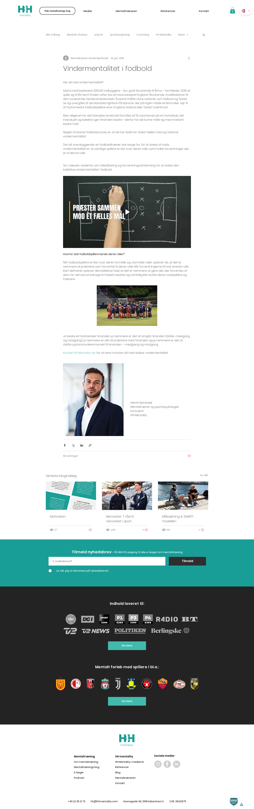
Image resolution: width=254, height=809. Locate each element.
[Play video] (127, 212)
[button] (203, 34)
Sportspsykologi (120, 34)
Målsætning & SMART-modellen (178, 518)
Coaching (143, 34)
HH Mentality (163, 34)
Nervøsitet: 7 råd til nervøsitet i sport (120, 518)
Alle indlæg (53, 34)
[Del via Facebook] (64, 445)
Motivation (58, 516)
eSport (98, 34)
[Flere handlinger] (189, 58)
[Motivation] (71, 496)
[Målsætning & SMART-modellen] (183, 496)
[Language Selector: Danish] (245, 11)
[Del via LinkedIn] (81, 445)
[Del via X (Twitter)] (73, 445)
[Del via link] (90, 445)
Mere (181, 34)
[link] (232, 10)
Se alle (204, 475)
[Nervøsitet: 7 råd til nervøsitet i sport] (127, 496)
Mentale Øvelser (77, 34)
